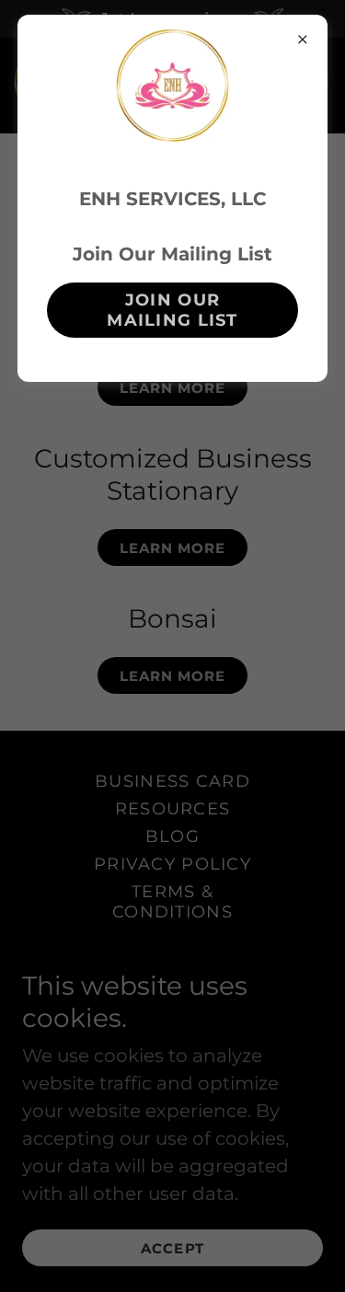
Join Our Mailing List (172, 310)
